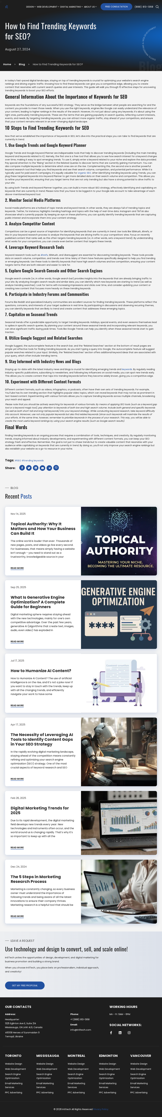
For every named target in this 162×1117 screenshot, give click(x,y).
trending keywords (34, 460)
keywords (127, 369)
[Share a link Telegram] (50, 468)
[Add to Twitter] (29, 468)
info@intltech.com (80, 1029)
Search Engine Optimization (13, 1076)
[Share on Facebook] (22, 467)
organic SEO (84, 172)
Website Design (13, 1063)
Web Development (15, 1069)
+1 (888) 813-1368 (80, 1019)
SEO (19, 460)
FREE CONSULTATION (116, 6)
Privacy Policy (100, 1109)
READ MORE (17, 568)
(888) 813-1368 (144, 7)
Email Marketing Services (13, 1085)
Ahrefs (44, 255)
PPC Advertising (13, 1092)
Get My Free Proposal (25, 985)
